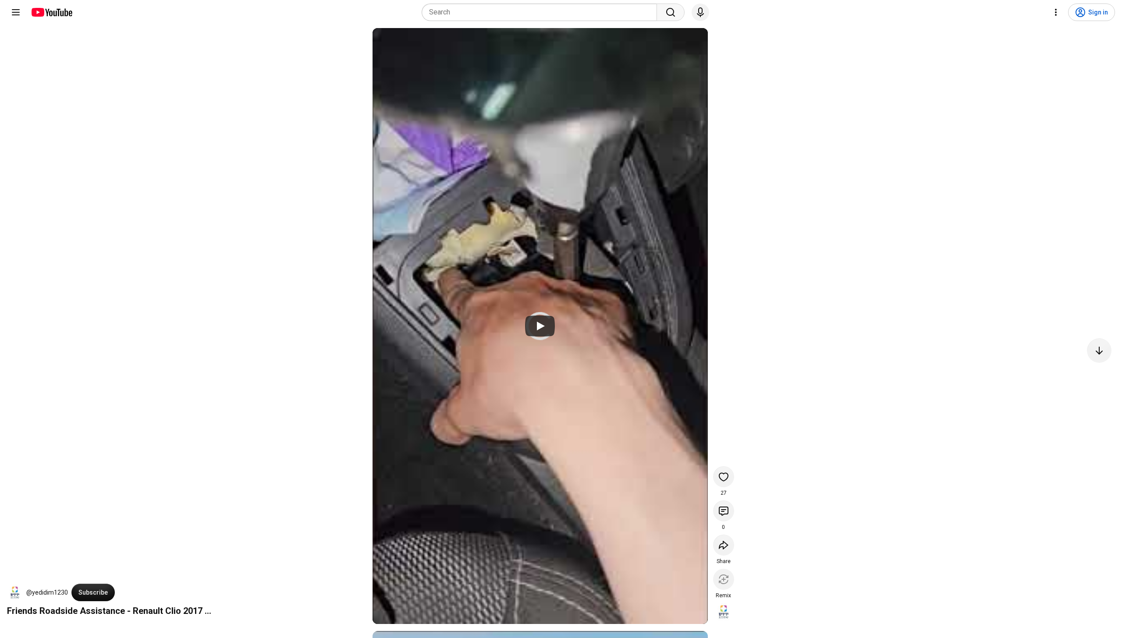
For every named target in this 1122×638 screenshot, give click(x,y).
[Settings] (1056, 12)
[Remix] (723, 579)
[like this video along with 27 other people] (723, 476)
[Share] (723, 545)
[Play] (540, 326)
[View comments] (723, 510)
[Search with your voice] (700, 12)
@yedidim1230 (47, 592)
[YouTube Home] (51, 12)
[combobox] (542, 12)
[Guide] (16, 12)
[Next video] (1099, 350)
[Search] (671, 12)
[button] (15, 592)
